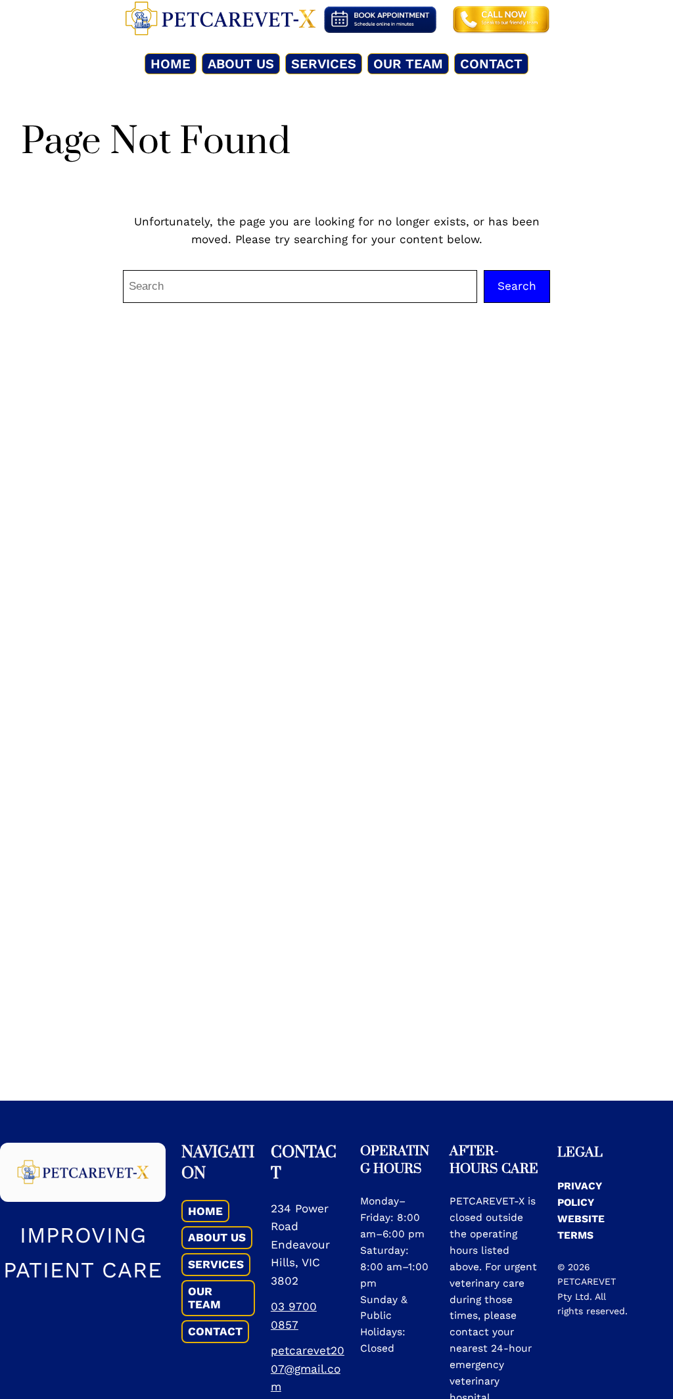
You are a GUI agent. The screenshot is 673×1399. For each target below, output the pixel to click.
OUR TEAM (204, 1298)
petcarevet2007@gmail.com (307, 1368)
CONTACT (215, 1331)
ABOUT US (217, 1237)
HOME (205, 1211)
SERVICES (216, 1264)
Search (517, 285)
